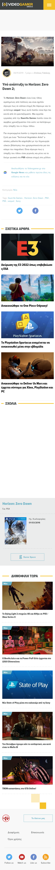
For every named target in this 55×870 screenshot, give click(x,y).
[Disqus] (27, 452)
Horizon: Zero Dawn (34, 198)
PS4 (47, 198)
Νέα (15, 189)
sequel (11, 201)
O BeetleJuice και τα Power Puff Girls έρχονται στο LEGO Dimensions (26, 660)
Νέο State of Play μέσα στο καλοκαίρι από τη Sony (26, 702)
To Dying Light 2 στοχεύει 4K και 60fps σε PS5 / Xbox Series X (25, 615)
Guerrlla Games (15, 198)
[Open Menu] (49, 5)
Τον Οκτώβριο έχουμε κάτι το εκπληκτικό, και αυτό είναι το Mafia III (26, 745)
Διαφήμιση (13, 832)
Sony (18, 201)
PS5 (4, 201)
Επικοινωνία (37, 832)
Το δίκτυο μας (38, 818)
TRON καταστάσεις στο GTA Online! (19, 788)
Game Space (29, 557)
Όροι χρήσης (15, 839)
